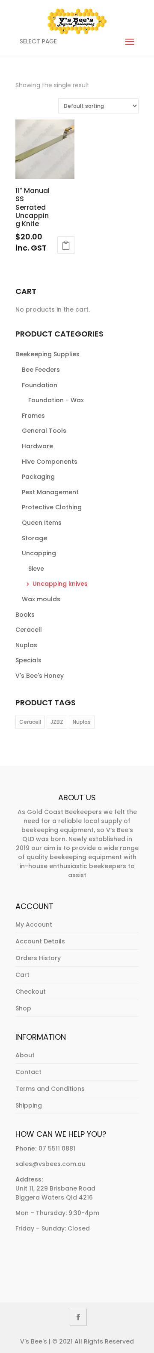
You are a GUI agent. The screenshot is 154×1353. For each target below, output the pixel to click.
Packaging (38, 476)
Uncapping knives (60, 583)
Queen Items (42, 522)
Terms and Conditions (50, 1088)
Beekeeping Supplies (47, 354)
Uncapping (39, 553)
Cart (22, 974)
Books (25, 614)
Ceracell (28, 629)
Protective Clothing (52, 507)
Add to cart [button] (65, 245)
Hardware (37, 446)
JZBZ (56, 721)
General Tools (44, 430)
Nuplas (26, 645)
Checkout (30, 991)
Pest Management (50, 492)
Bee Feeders (41, 369)
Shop (23, 1008)
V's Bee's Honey (39, 675)
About (25, 1055)
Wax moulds (41, 599)
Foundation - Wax (56, 400)
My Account (33, 924)
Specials (28, 660)
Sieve (36, 568)
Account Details (40, 941)
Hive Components (49, 461)
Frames (33, 415)
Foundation (39, 385)
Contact (28, 1072)
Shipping (28, 1105)
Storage (34, 538)
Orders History (38, 958)
